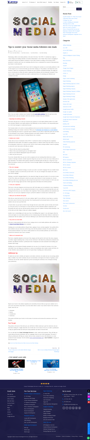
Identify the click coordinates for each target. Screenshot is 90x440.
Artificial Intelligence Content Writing (71, 55)
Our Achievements (11, 396)
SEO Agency (66, 157)
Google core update (67, 111)
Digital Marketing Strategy (69, 96)
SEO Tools (65, 170)
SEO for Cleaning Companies (69, 162)
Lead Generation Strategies (69, 129)
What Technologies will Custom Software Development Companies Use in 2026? (72, 34)
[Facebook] (89, 394)
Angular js (65, 52)
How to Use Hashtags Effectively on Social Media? (51, 369)
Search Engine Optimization (69, 149)
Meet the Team (10, 401)
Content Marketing (67, 70)
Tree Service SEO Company (69, 190)
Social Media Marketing (43, 52)
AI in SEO (65, 47)
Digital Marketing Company (69, 88)
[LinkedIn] (73, 408)
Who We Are (10, 394)
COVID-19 (65, 73)
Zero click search (67, 211)
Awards (9, 412)
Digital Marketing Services (69, 93)
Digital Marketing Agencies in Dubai (71, 83)
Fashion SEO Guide (67, 104)
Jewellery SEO (66, 123)
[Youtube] (89, 402)
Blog (64, 58)
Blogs (8, 407)
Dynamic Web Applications (69, 99)
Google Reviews (11, 416)
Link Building (66, 131)
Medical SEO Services (68, 136)
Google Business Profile (68, 109)
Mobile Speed (66, 139)
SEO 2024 (65, 154)
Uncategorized (66, 195)
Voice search (66, 200)
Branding (65, 63)
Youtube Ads (66, 208)
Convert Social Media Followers (15, 52)
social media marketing (39, 114)
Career (8, 409)
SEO (64, 152)
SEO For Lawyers (67, 167)
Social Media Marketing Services (70, 180)
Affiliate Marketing (67, 45)
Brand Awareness (67, 60)
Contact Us (9, 414)
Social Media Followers (34, 52)
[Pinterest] (79, 408)
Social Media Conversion (25, 52)
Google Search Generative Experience (71, 117)
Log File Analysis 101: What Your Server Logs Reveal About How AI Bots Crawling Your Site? (72, 18)
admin (11, 51)
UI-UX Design (66, 193)
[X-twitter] (89, 391)
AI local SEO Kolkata (67, 50)
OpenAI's (65, 144)
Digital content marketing (69, 78)
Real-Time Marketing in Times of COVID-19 (34, 361)
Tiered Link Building (67, 182)
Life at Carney (10, 398)
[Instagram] (89, 396)
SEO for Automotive (67, 159)
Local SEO (65, 134)
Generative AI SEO (67, 106)
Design (64, 75)
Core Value (9, 405)
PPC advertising (66, 147)
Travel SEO (65, 188)
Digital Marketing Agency (69, 86)
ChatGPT (65, 65)
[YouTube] (76, 408)
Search (64, 6)
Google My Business (67, 114)
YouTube (65, 205)
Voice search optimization (69, 203)
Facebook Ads (66, 101)
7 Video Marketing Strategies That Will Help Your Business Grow (16, 370)
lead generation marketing (69, 126)
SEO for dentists (66, 164)
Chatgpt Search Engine (68, 68)
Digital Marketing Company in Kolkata (71, 91)
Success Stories (10, 403)
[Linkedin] (89, 399)
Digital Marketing (67, 81)
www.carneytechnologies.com (36, 337)
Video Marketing (66, 198)
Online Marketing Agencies (69, 141)
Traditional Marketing (68, 185)
